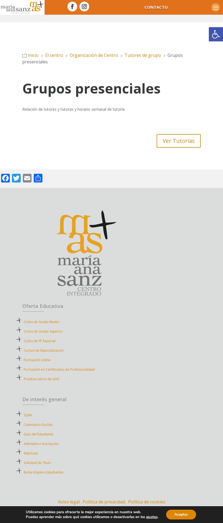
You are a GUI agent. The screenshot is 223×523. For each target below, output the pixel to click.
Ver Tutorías (179, 140)
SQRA (36, 415)
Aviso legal (69, 502)
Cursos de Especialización (44, 350)
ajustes (151, 517)
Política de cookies (146, 502)
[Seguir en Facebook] (72, 6)
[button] (216, 34)
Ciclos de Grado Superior (43, 331)
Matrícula (40, 453)
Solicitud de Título (37, 462)
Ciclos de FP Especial (39, 341)
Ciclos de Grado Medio (41, 322)
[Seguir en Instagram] (84, 6)
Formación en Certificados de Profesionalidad (59, 369)
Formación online (37, 360)
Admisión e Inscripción (41, 443)
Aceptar (181, 514)
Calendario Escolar (38, 424)
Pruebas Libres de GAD (42, 379)
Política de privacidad (104, 502)
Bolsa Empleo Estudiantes (43, 472)
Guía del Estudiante (38, 434)
